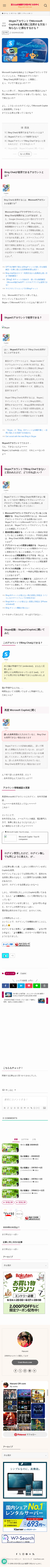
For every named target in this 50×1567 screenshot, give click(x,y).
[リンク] (31, 1108)
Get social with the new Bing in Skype (21, 436)
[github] (34, 1371)
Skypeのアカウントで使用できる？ (23, 137)
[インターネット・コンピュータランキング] (22, 946)
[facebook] (15, 1371)
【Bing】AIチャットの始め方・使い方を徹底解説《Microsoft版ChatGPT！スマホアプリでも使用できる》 (27, 282)
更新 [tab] (16, 1139)
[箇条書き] (21, 1108)
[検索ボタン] (45, 5)
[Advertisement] (25, 1032)
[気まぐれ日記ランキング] (32, 1219)
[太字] (4, 1108)
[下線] (11, 1108)
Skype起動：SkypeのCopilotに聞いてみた (26, 148)
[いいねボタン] (5, 955)
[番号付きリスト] (18, 1108)
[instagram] (25, 1371)
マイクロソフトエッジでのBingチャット (22, 288)
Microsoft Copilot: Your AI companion (29, 838)
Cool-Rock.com (25, 1362)
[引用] (24, 1108)
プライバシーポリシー (13, 1559)
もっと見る (25, 154)
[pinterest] (30, 1371)
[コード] (28, 1108)
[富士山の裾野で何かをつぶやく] (25, 5)
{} (35, 1108)
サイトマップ (27, 1559)
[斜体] (8, 1108)
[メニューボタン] (4, 5)
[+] (37, 1108)
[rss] (33, 1554)
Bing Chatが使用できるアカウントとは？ (26, 132)
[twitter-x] (20, 1371)
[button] (5, 985)
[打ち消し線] (14, 1108)
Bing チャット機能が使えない (18, 608)
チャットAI (10, 973)
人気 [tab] (34, 1139)
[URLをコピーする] (44, 985)
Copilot (23, 973)
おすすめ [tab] (25, 1139)
